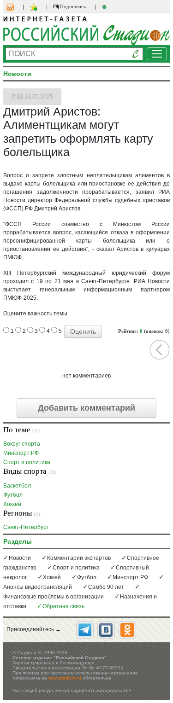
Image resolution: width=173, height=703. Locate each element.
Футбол (13, 495)
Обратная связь (63, 606)
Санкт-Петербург (25, 527)
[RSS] (14, 7)
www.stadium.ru (64, 677)
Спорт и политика (26, 462)
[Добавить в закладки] (35, 7)
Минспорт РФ (21, 453)
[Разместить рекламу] (105, 7)
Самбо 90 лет (106, 587)
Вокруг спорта (21, 444)
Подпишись (72, 6)
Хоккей (12, 504)
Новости (20, 558)
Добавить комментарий (86, 408)
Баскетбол (17, 485)
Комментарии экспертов (79, 558)
